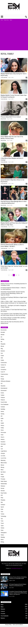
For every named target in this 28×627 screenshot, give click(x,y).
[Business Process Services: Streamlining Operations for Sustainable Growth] (4, 579)
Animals (2, 334)
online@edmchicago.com (16, 568)
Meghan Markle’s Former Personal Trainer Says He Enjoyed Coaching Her (14, 96)
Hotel (2, 434)
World (2, 539)
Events (2, 393)
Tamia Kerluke (4, 77)
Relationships (4, 483)
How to (2, 437)
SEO (2, 495)
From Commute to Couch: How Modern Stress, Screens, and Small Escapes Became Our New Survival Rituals (14, 314)
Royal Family (6, 20)
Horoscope (3, 432)
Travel (2, 523)
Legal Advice (4, 451)
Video (2, 530)
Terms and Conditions (18, 624)
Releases (3, 486)
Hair (2, 421)
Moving (2, 467)
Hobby (2, 427)
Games (2, 411)
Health (2, 423)
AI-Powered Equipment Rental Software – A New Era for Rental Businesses (13, 288)
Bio (1, 341)
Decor (2, 376)
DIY (1, 383)
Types (2, 525)
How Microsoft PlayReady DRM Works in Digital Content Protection (14, 298)
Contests (3, 367)
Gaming (2, 414)
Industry (2, 439)
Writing (2, 542)
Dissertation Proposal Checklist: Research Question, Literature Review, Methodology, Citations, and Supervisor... (18, 593)
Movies (2, 465)
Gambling (3, 409)
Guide (2, 418)
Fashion (2, 395)
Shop (2, 497)
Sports (2, 507)
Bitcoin (2, 346)
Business (3, 351)
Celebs (2, 360)
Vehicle (2, 528)
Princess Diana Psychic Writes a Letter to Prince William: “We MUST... (12, 245)
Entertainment (4, 388)
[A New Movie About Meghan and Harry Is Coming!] (14, 150)
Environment (3, 390)
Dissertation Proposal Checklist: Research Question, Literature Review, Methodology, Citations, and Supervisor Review (13, 293)
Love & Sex (3, 458)
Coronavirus (3, 369)
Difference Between (5, 381)
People (2, 476)
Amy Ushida (3, 118)
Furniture (3, 407)
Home (2, 20)
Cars (2, 353)
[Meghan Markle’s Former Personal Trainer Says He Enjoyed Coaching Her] (14, 87)
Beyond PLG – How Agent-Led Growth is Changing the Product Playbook (13, 306)
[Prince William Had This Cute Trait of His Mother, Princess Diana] (14, 128)
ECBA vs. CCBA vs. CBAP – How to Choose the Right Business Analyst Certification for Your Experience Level (14, 302)
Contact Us (3, 365)
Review (2, 488)
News (2, 474)
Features (3, 397)
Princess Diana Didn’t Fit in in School (11, 117)
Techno (2, 514)
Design (2, 379)
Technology (3, 516)
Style (2, 509)
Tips (2, 518)
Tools (2, 521)
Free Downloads (4, 404)
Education (3, 386)
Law (2, 448)
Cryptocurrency (4, 374)
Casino (2, 355)
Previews (3, 479)
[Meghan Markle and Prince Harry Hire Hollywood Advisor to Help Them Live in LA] (14, 214)
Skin (2, 502)
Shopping (3, 500)
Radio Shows (4, 481)
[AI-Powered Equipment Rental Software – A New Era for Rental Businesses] (4, 586)
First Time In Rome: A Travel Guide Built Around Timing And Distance (13, 310)
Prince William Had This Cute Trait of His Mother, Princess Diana (12, 137)
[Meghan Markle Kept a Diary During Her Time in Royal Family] (14, 65)
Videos (2, 535)
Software (3, 504)
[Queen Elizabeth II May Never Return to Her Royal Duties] (14, 171)
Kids (2, 446)
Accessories (4, 330)
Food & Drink (4, 402)
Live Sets (3, 455)
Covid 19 (3, 372)
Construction (4, 362)
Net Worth (3, 472)
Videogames (4, 532)
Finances (3, 400)
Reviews (3, 490)
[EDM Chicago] (14, 7)
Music (2, 469)
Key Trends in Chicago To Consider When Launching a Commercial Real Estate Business (13, 318)
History (2, 425)
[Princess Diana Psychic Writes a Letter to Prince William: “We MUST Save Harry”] (14, 236)
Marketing (3, 460)
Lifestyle (3, 453)
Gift (1, 416)
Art (1, 337)
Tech (2, 511)
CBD (2, 358)
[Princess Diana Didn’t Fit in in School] (14, 108)
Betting (2, 339)
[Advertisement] (14, 36)
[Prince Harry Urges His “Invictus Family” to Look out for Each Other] (14, 257)
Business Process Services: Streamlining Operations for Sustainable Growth (14, 284)
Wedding (3, 537)
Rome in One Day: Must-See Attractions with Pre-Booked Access (12, 322)
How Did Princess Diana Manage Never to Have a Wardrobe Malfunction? (14, 202)
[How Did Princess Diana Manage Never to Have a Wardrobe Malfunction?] (14, 193)
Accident (3, 332)
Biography (3, 344)
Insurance (3, 441)
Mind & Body (4, 462)
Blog (2, 348)
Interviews (3, 444)
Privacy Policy (8, 624)
